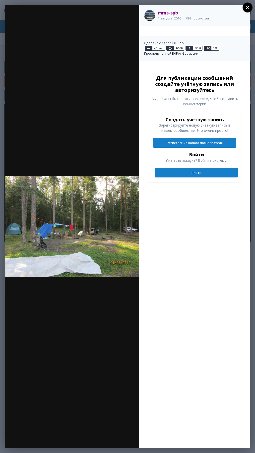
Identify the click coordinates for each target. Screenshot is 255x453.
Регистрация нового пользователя (195, 143)
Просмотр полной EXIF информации (171, 53)
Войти (196, 172)
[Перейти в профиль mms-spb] (149, 15)
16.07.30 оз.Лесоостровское (51, 18)
